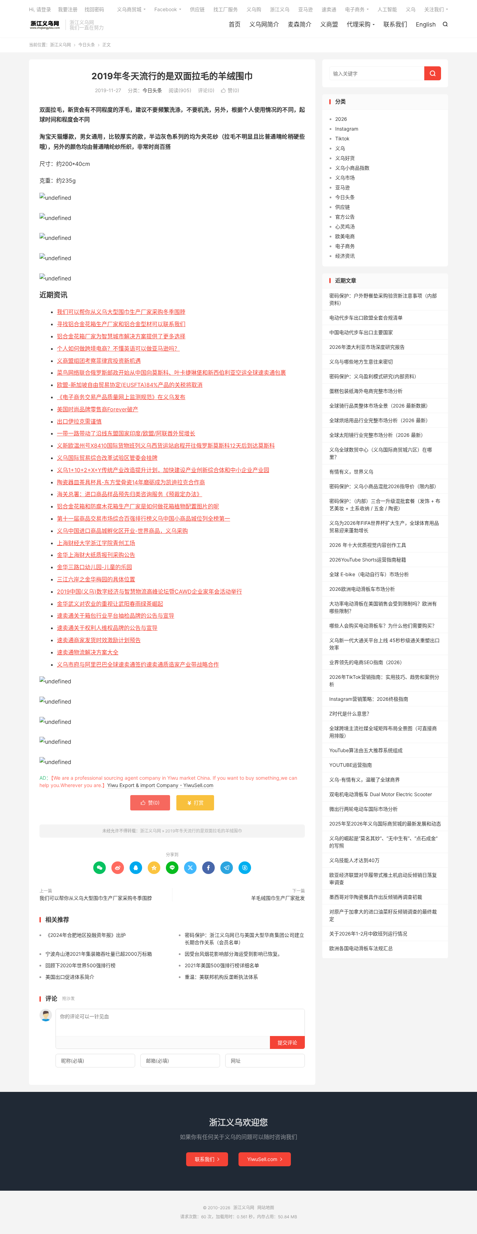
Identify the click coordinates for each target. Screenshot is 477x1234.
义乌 (411, 9)
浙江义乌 (279, 9)
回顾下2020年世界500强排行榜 (80, 965)
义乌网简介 (264, 24)
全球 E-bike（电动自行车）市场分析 (369, 574)
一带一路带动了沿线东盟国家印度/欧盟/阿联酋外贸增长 (126, 433)
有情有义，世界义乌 (351, 472)
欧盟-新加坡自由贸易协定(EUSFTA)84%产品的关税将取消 (130, 384)
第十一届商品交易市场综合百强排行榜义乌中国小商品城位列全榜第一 (143, 518)
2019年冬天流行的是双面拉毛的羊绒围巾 (172, 76)
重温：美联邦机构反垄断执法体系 (221, 977)
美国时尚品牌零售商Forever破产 (97, 409)
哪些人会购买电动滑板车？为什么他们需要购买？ (383, 626)
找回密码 (94, 9)
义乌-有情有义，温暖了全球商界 (364, 780)
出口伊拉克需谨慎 (79, 421)
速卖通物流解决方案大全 (87, 652)
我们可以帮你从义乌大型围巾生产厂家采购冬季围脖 (121, 311)
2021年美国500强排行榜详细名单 (222, 965)
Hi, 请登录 (40, 9)
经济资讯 (345, 256)
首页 (235, 24)
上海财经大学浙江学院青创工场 (96, 542)
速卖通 (329, 9)
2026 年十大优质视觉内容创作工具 (367, 545)
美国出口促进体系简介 (69, 977)
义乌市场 (345, 178)
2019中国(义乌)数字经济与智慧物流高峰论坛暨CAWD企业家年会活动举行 (149, 591)
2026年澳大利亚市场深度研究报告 (367, 347)
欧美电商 (345, 236)
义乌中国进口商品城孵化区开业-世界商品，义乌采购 (122, 530)
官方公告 (345, 217)
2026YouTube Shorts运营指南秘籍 (367, 560)
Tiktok (342, 138)
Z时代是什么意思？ (350, 714)
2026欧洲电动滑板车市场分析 (362, 589)
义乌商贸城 (129, 9)
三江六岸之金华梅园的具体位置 (96, 579)
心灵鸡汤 (345, 226)
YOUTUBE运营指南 (350, 765)
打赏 (195, 803)
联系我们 (395, 24)
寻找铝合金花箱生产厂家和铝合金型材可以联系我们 (121, 324)
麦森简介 (299, 24)
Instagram (346, 129)
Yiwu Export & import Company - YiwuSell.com (160, 785)
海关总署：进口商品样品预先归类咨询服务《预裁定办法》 (129, 494)
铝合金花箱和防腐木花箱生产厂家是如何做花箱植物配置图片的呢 (138, 506)
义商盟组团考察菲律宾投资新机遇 (99, 360)
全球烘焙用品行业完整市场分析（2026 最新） (380, 420)
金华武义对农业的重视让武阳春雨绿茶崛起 (110, 603)
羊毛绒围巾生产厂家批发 (278, 898)
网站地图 (265, 1207)
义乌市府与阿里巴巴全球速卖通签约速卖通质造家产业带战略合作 (138, 664)
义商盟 (329, 24)
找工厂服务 (225, 9)
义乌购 (254, 9)
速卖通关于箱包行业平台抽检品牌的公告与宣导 (115, 615)
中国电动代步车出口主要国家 (361, 332)
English (426, 24)
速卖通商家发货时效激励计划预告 (99, 640)
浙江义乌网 (45, 24)
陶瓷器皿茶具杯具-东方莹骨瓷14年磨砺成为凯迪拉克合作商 (131, 482)
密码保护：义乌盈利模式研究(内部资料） (374, 376)
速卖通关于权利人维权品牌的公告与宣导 (107, 627)
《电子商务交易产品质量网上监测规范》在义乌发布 (121, 397)
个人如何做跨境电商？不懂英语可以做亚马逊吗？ (118, 348)
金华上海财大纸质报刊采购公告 (96, 554)
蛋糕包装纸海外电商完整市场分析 (366, 391)
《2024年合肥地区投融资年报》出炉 (85, 935)
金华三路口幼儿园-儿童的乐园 (94, 567)
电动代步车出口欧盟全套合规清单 (366, 318)
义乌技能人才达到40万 (354, 860)
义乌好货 (345, 158)
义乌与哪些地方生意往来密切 (361, 362)
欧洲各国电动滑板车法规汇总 (361, 948)
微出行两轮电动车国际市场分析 (363, 809)
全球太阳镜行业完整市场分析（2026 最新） (377, 435)
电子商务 (355, 9)
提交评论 (287, 1042)
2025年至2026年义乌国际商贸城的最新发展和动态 (385, 824)
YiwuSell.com (264, 1159)
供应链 (197, 9)
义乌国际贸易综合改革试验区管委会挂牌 (107, 457)
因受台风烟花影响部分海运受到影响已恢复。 (233, 954)
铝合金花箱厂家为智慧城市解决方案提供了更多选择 (121, 336)
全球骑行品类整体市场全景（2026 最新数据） (380, 406)
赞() (230, 90)
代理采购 (358, 24)
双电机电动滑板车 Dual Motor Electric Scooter (380, 794)
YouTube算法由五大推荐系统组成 (366, 750)
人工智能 (387, 9)
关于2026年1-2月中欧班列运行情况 (368, 933)
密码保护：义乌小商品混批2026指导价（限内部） (384, 486)
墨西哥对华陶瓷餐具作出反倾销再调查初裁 (375, 897)
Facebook (165, 9)
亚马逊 (305, 9)
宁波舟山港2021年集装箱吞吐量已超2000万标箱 (98, 954)
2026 (341, 119)
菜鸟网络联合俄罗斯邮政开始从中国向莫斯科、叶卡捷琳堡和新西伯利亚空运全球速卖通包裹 (171, 372)
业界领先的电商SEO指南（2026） (367, 662)
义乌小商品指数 (352, 168)
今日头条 (86, 44)
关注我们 (434, 9)
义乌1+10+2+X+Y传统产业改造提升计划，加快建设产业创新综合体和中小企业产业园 (163, 470)
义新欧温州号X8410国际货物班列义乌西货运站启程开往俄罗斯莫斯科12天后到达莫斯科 (166, 445)
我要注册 (68, 9)
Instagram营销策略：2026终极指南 (368, 699)
